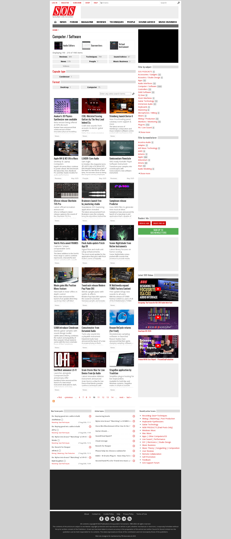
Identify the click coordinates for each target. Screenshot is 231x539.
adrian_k (55, 450)
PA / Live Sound (146, 127)
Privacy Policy (128, 514)
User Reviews (148, 451)
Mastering (144, 110)
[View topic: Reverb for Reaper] (134, 446)
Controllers (144, 89)
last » (129, 397)
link (66, 116)
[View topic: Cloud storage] (134, 441)
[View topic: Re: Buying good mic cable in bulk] (90, 416)
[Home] (64, 11)
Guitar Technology (148, 101)
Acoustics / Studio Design (150, 77)
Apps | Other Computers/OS (154, 436)
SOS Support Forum (150, 462)
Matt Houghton (57, 461)
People (131, 21)
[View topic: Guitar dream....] (134, 431)
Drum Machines (146, 98)
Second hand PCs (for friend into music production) (114, 461)
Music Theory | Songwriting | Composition (161, 448)
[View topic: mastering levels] (134, 416)
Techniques (117, 21)
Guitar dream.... (102, 431)
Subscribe (77, 3)
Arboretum (144, 160)
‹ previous (68, 397)
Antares (143, 154)
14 (112, 397)
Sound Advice (147, 21)
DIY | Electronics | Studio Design (156, 442)
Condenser (69, 77)
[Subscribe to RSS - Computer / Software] (94, 403)
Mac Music (147, 433)
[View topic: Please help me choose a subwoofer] (134, 451)
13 (108, 397)
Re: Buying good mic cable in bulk (66, 416)
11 (98, 397)
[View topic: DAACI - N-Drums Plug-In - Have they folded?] (134, 456)
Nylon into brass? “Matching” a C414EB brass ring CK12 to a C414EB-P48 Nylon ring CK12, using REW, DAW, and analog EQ (114, 421)
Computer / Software (150, 86)
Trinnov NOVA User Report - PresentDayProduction (155, 359)
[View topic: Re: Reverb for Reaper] (90, 447)
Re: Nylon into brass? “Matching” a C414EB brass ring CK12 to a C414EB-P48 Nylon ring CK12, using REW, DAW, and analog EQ (70, 437)
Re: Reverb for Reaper (61, 447)
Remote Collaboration (151, 454)
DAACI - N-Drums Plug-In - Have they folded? (114, 456)
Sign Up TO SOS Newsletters (158, 231)
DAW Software (146, 92)
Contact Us (96, 514)
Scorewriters (94, 45)
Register (65, 3)
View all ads (144, 223)
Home (55, 22)
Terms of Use (141, 514)
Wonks (54, 440)
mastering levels (102, 416)
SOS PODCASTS (146, 71)
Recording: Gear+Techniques (60, 422)
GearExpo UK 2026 (144, 330)
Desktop (69, 87)
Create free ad (159, 223)
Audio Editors (66, 45)
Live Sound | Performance (153, 439)
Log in (54, 3)
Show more (145, 132)
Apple (143, 157)
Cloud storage (101, 441)
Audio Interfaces (147, 83)
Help (96, 3)
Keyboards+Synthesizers (152, 421)
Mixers (142, 115)
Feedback (146, 460)
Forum (74, 21)
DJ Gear (143, 95)
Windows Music (149, 430)
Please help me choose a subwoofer (110, 451)
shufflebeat (56, 420)
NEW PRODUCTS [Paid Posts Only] (157, 427)
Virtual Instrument (122, 45)
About (86, 514)
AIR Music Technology (149, 148)
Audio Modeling (146, 168)
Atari (142, 166)
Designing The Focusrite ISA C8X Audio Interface (155, 302)
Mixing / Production (148, 118)
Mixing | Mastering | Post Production (63, 453)
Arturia (143, 163)
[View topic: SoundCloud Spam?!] (134, 436)
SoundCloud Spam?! (103, 436)
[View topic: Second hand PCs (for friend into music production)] (134, 461)
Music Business (168, 21)
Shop (87, 3)
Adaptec (143, 145)
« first (59, 397)
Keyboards (144, 107)
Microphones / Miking (149, 113)
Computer (97, 87)
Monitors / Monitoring (149, 121)
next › (122, 397)
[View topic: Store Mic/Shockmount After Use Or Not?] (134, 426)
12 (103, 397)
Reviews (101, 21)
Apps (142, 80)
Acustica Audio (146, 142)
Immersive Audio (147, 104)
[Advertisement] (158, 254)
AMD (141, 151)
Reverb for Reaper (103, 446)
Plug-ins (144, 124)
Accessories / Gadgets (149, 74)
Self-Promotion (148, 457)
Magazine (87, 21)
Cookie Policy (108, 514)
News (63, 21)
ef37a (54, 430)
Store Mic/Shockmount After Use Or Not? (112, 426)
